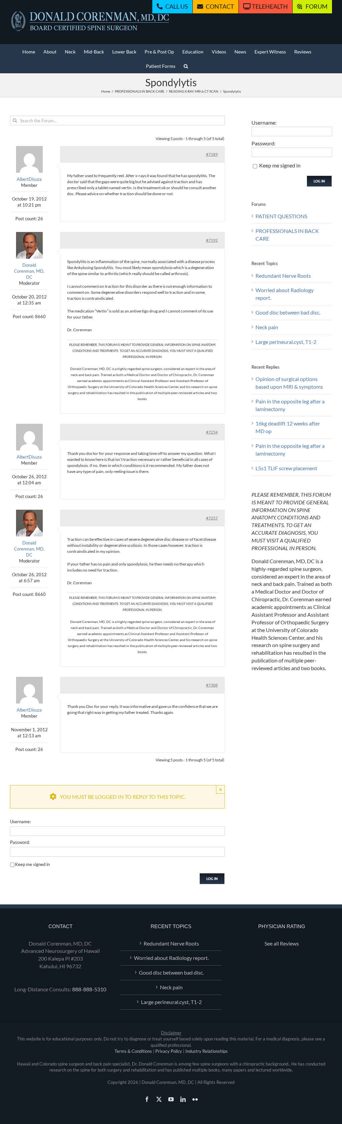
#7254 (212, 431)
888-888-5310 (89, 989)
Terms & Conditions (133, 1051)
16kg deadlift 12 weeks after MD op (287, 427)
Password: (20, 842)
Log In (212, 878)
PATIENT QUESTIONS (281, 216)
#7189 (212, 154)
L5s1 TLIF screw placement (286, 468)
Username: (20, 821)
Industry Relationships (206, 1051)
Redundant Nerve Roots (283, 275)
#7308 (212, 685)
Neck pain (266, 327)
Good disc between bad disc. (287, 312)
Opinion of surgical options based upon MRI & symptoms (289, 383)
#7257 (212, 517)
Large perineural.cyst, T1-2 (285, 342)
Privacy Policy (168, 1051)
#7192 (212, 240)
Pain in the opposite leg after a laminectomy (290, 405)
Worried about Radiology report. (284, 294)
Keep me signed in (32, 864)
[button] (186, 65)
